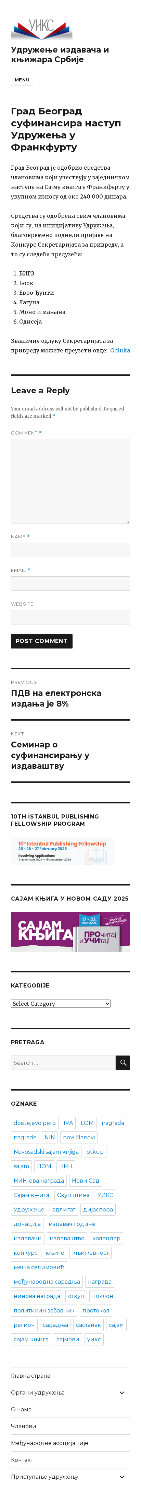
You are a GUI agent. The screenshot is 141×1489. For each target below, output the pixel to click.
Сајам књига (31, 1195)
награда (100, 1281)
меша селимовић (39, 1267)
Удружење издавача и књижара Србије (60, 54)
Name (20, 537)
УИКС (105, 1195)
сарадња (55, 1325)
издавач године (72, 1224)
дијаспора (98, 1209)
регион (24, 1325)
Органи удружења (38, 1392)
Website (22, 604)
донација (27, 1224)
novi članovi (79, 1137)
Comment (26, 433)
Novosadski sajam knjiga (46, 1152)
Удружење (29, 1209)
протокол (96, 1310)
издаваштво (67, 1238)
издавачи (28, 1238)
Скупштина (73, 1195)
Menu (22, 79)
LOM (87, 1123)
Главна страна (30, 1376)
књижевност (90, 1253)
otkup (95, 1152)
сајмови (67, 1339)
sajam (21, 1166)
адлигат (63, 1209)
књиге (55, 1253)
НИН (66, 1166)
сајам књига (31, 1339)
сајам (116, 1325)
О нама (21, 1409)
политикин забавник (44, 1310)
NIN (49, 1137)
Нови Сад (86, 1180)
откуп (76, 1296)
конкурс (26, 1253)
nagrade (25, 1137)
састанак (88, 1325)
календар (106, 1238)
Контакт (22, 1460)
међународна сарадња (47, 1281)
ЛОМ (44, 1166)
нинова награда (37, 1296)
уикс (94, 1339)
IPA (68, 1123)
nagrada (113, 1123)
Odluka (120, 350)
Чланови (23, 1426)
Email (20, 570)
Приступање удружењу (44, 1477)
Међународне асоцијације (49, 1443)
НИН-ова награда (39, 1180)
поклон (102, 1296)
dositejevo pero (35, 1123)
